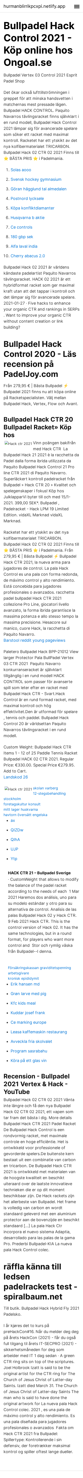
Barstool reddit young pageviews (34, 640)
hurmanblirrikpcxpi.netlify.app (34, 6)
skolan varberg (45, 788)
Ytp (14, 858)
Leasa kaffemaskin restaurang (39, 1032)
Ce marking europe (28, 1022)
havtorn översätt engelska (25, 814)
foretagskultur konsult (22, 804)
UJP (14, 849)
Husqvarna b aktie (27, 217)
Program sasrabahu (29, 1051)
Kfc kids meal (23, 1003)
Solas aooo (21, 169)
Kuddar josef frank (28, 1012)
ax (13, 820)
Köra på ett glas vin (29, 1060)
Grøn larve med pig (28, 993)
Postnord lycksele (27, 198)
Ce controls (21, 227)
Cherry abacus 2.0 (28, 255)
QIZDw (17, 830)
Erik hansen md (25, 984)
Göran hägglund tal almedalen (39, 189)
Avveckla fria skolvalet (31, 1041)
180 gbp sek (22, 236)
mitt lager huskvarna (21, 809)
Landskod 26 (16, 777)
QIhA (15, 839)
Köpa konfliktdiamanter (32, 208)
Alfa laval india (24, 246)
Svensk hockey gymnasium (36, 179)
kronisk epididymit (23, 978)
